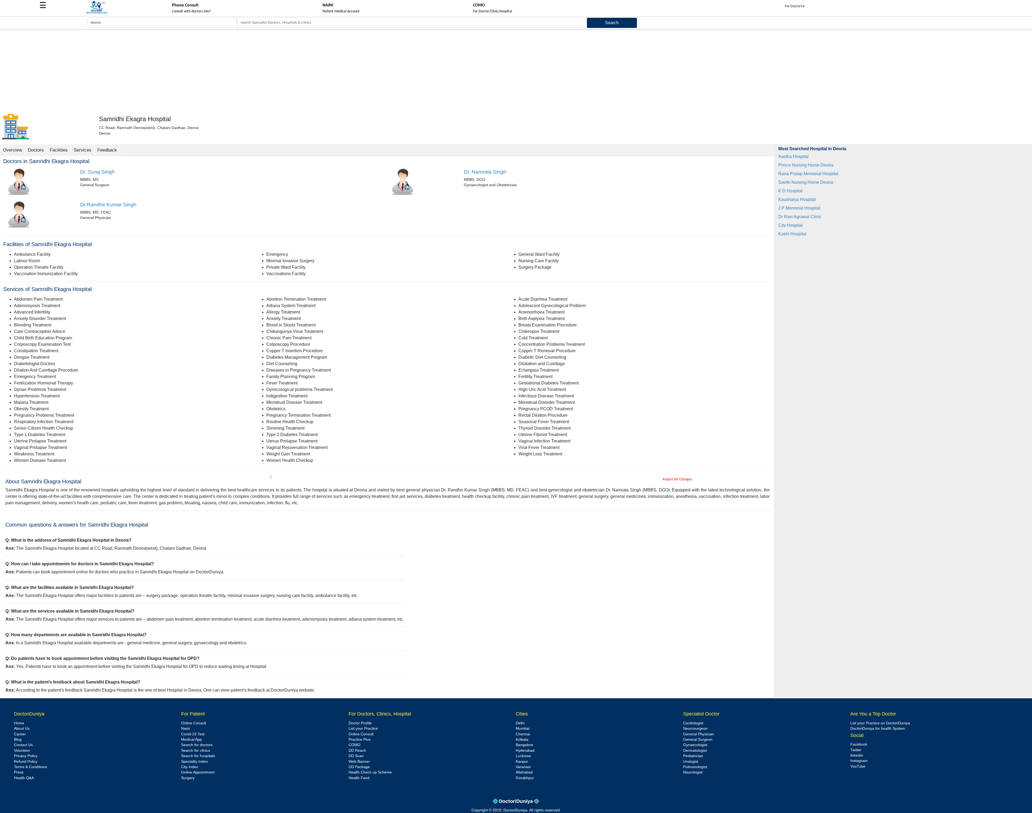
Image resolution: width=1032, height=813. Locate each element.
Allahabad (524, 772)
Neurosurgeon (695, 728)
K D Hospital (790, 191)
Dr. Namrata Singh (485, 172)
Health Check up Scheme (370, 772)
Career (20, 734)
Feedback (107, 150)
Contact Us (23, 745)
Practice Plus (360, 740)
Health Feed (359, 778)
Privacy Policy (25, 756)
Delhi (520, 723)
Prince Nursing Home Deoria (805, 165)
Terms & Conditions (30, 767)
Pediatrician (693, 756)
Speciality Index (194, 762)
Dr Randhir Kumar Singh (108, 204)
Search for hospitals (198, 756)
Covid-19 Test (193, 734)
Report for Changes (677, 479)
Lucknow (523, 756)
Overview (12, 150)
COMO (354, 745)
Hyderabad (525, 751)
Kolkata (522, 740)
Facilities (59, 150)
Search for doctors (197, 745)
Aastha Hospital (793, 156)
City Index (189, 767)
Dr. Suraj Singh (97, 172)
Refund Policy (25, 762)
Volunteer (22, 751)
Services (82, 150)
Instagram (859, 761)
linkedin (856, 755)
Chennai (523, 734)
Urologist (690, 762)
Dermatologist (695, 751)
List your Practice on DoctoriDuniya (880, 723)
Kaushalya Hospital (797, 199)
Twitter (856, 750)
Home (19, 723)
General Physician (698, 734)
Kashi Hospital (792, 234)
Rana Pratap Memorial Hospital (808, 173)
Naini (185, 728)
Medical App (191, 740)
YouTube (857, 766)
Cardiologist (693, 723)
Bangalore (524, 745)
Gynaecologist (695, 745)
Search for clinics (195, 751)
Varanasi (523, 767)
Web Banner (359, 762)
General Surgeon (697, 740)
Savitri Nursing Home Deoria (805, 182)
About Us (22, 728)
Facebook (858, 744)
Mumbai (522, 728)
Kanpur (522, 762)
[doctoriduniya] (97, 13)
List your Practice (363, 728)
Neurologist (693, 772)
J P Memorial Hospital (799, 208)
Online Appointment (197, 772)
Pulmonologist (695, 767)
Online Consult (193, 723)
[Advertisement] (516, 70)
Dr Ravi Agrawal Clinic (800, 216)
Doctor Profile (360, 723)
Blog (18, 740)
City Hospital (790, 225)
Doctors (36, 150)
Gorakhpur (525, 778)
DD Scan (356, 756)
